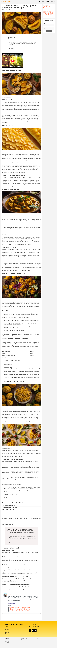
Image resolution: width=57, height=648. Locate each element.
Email (44, 23)
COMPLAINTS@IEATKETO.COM (34, 628)
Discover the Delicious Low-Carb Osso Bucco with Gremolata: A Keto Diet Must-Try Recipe (21, 610)
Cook (43, 1)
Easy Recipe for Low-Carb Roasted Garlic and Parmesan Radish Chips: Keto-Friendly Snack (21, 609)
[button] (30, 630)
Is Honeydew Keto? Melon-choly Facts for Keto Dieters (11, 617)
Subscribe (49, 31)
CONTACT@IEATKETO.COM (34, 626)
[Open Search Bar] (55, 1)
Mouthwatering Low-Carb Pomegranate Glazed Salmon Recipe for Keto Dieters (19, 607)
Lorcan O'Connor (9, 9)
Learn (39, 1)
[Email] (14, 603)
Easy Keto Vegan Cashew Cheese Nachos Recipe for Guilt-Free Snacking (18, 611)
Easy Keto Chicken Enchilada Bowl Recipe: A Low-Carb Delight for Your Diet (19, 608)
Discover (47, 1)
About (52, 1)
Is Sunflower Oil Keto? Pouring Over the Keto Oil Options (11, 618)
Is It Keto (4, 616)
